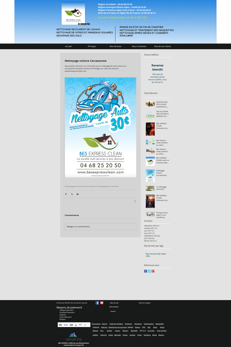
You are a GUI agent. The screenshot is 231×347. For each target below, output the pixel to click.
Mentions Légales (145, 303)
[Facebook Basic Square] (145, 271)
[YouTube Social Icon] (101, 303)
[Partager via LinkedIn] (78, 194)
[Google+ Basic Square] (152, 271)
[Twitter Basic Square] (149, 271)
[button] (115, 46)
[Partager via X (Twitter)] (72, 194)
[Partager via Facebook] (66, 194)
